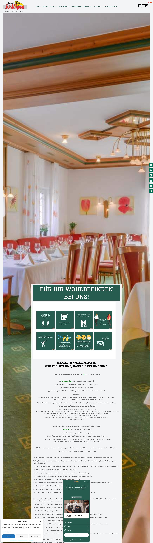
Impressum (31, 540)
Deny (21, 536)
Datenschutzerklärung (23, 540)
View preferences (34, 536)
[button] (40, 521)
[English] (149, 2)
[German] (151, 2)
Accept (8, 536)
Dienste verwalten (7, 531)
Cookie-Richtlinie (13, 540)
